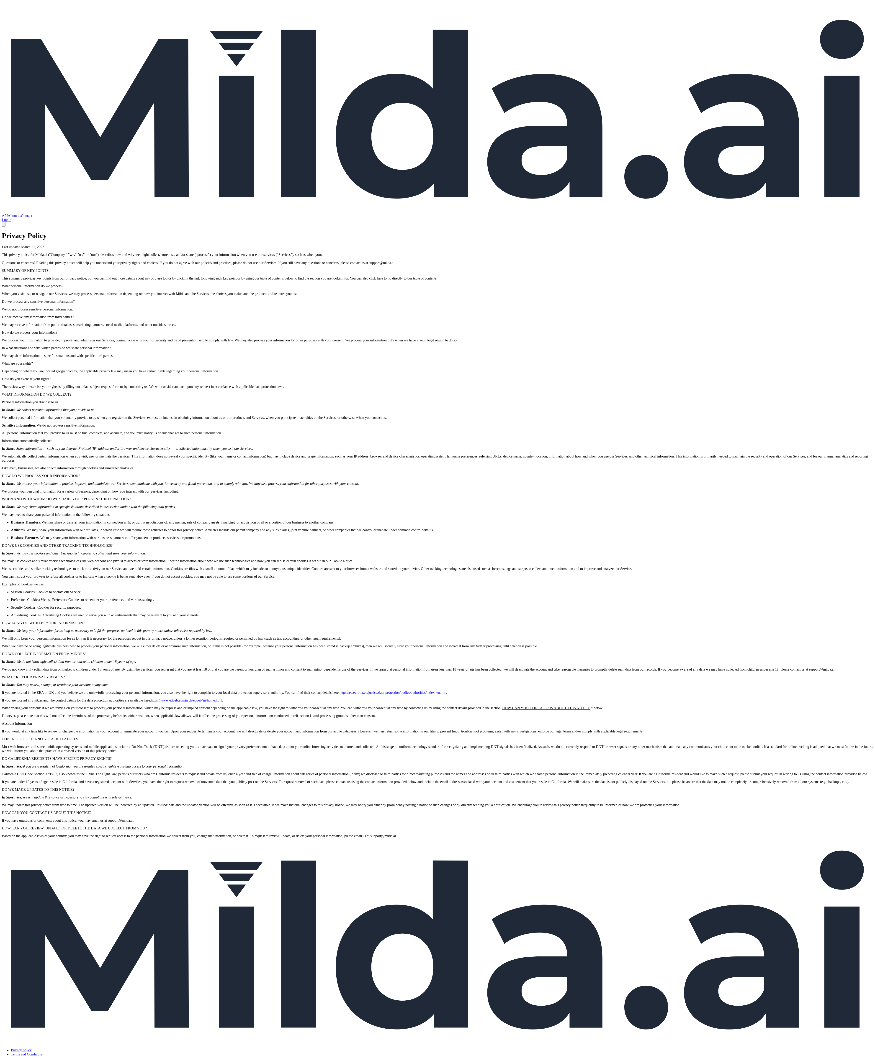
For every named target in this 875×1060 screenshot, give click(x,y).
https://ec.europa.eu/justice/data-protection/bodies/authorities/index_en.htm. (393, 692)
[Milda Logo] (437, 212)
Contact (26, 216)
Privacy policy (21, 1050)
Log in (6, 220)
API (5, 216)
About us (14, 216)
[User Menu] (3, 224)
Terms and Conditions (27, 1054)
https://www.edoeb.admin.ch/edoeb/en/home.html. (187, 700)
